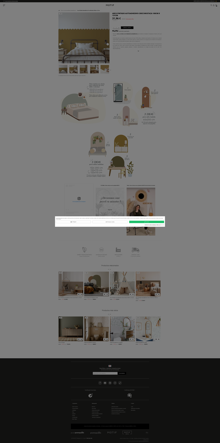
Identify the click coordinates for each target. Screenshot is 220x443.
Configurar (73, 222)
